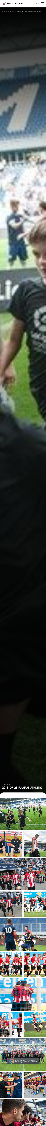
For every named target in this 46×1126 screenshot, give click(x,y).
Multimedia (20, 11)
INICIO (3, 11)
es (36, 3)
